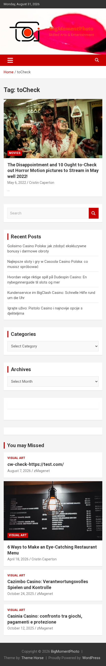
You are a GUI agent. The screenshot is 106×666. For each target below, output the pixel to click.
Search (94, 213)
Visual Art (16, 458)
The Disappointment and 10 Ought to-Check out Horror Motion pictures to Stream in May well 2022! (53, 170)
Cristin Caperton (41, 183)
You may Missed (25, 445)
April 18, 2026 (18, 559)
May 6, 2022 (16, 183)
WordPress (91, 658)
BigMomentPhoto (65, 651)
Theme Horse (32, 658)
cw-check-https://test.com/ (35, 464)
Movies (14, 153)
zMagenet (42, 471)
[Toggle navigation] (10, 60)
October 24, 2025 (20, 594)
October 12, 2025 (20, 628)
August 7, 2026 (19, 471)
